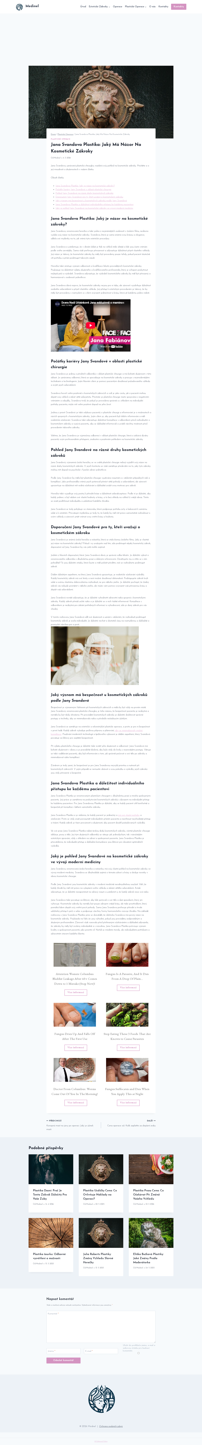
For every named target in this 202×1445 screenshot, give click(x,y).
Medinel (57, 158)
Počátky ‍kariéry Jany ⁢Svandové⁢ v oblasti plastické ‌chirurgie (83, 189)
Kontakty (163, 6)
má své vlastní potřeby (129, 815)
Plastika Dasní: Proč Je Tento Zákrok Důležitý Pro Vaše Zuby (50, 1194)
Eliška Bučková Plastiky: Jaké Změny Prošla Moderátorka (148, 1258)
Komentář (53, 1314)
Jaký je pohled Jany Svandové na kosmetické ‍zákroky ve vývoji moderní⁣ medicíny (94, 208)
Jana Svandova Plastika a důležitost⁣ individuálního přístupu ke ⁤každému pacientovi (94, 204)
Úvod (83, 6)
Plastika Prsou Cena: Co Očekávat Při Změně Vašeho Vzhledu (148, 1194)
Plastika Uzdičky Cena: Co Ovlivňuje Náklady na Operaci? (100, 1194)
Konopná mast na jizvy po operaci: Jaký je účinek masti (69, 1125)
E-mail (89, 1351)
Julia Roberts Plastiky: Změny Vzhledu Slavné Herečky (98, 1258)
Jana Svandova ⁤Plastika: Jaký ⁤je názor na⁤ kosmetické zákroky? (85, 186)
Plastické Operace (60, 139)
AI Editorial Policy (101, 1441)
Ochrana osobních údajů (111, 1426)
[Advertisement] (101, 34)
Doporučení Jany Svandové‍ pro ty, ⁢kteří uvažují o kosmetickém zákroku (89, 197)
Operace (117, 6)
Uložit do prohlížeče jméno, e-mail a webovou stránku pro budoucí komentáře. (139, 1348)
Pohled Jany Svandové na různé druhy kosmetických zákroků (84, 193)
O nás (152, 6)
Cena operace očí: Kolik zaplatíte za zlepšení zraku (131, 1123)
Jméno (51, 1351)
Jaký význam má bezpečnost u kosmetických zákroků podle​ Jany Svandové (91, 200)
